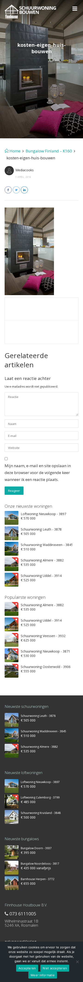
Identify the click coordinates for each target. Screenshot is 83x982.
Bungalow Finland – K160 (49, 151)
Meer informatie (43, 975)
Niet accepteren (55, 968)
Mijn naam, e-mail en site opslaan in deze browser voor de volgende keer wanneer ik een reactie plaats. (38, 472)
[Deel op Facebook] (8, 189)
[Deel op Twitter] (16, 189)
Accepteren (27, 968)
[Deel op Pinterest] (24, 189)
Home (15, 151)
